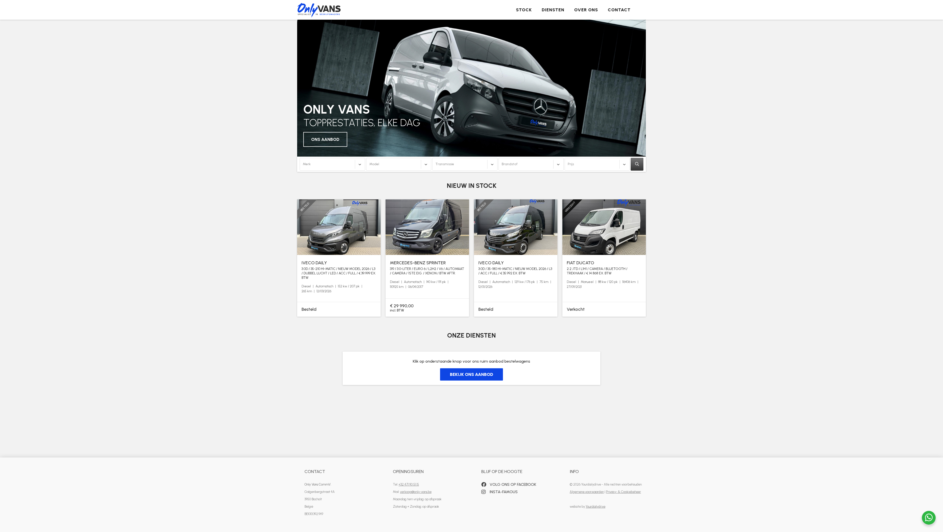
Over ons (586, 10)
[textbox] (332, 164)
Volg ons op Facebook (512, 484)
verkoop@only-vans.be (415, 492)
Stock (524, 10)
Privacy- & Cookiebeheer (623, 492)
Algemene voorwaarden (587, 492)
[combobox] (332, 164)
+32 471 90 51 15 (409, 484)
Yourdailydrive (595, 506)
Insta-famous (503, 491)
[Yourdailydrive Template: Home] (319, 9)
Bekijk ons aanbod (471, 374)
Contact (619, 10)
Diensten (553, 10)
